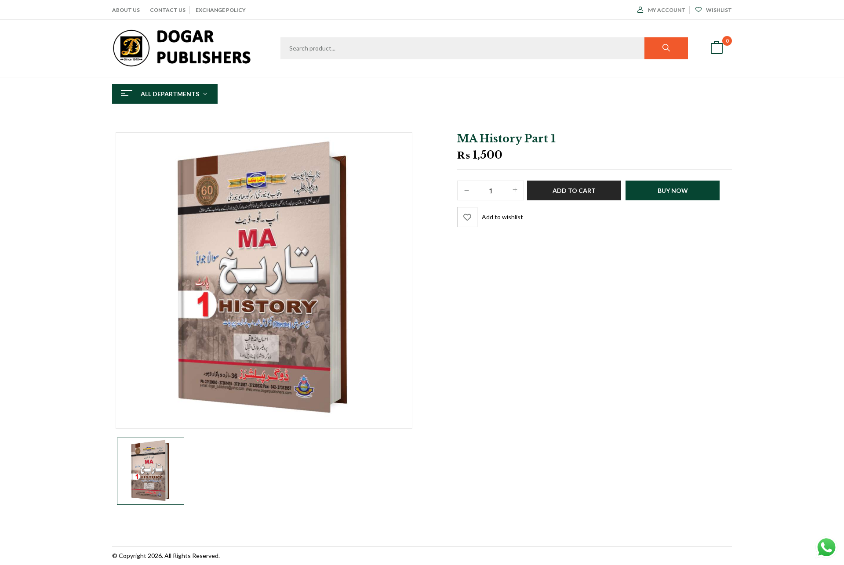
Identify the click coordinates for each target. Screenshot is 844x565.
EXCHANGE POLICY (221, 10)
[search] (666, 48)
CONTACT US (168, 10)
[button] (716, 48)
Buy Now (673, 190)
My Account (666, 10)
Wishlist (719, 10)
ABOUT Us (126, 10)
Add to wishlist (502, 217)
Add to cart (574, 190)
